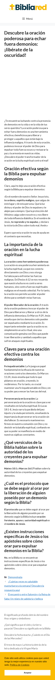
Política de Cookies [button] (19, 665)
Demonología (15, 577)
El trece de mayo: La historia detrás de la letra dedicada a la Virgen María (25, 646)
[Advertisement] (27, 90)
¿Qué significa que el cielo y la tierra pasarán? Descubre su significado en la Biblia (27, 626)
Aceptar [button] (27, 673)
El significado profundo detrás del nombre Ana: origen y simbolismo (26, 616)
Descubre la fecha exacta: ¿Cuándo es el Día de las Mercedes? (27, 636)
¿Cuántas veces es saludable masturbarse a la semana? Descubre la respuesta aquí (24, 586)
